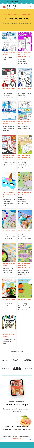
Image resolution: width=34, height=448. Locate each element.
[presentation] (9, 41)
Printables (21, 265)
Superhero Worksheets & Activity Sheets (23, 61)
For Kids (5, 52)
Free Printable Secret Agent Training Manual (8, 95)
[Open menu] (30, 6)
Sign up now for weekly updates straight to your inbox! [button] (17, 410)
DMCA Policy (27, 429)
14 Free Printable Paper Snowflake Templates (8, 128)
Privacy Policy (17, 429)
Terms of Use (7, 429)
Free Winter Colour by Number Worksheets (24, 95)
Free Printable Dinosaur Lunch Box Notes (23, 272)
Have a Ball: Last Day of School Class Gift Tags (8, 270)
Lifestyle (27, 263)
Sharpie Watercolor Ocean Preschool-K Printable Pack (9, 237)
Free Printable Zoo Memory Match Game (9, 341)
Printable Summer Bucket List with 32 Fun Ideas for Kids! (24, 237)
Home (7, 426)
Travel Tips (6, 159)
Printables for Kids (24, 56)
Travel (11, 157)
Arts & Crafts (7, 192)
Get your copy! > (17, 1)
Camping (21, 155)
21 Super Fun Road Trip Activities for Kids (9, 164)
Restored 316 (17, 438)
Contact (18, 426)
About (12, 426)
